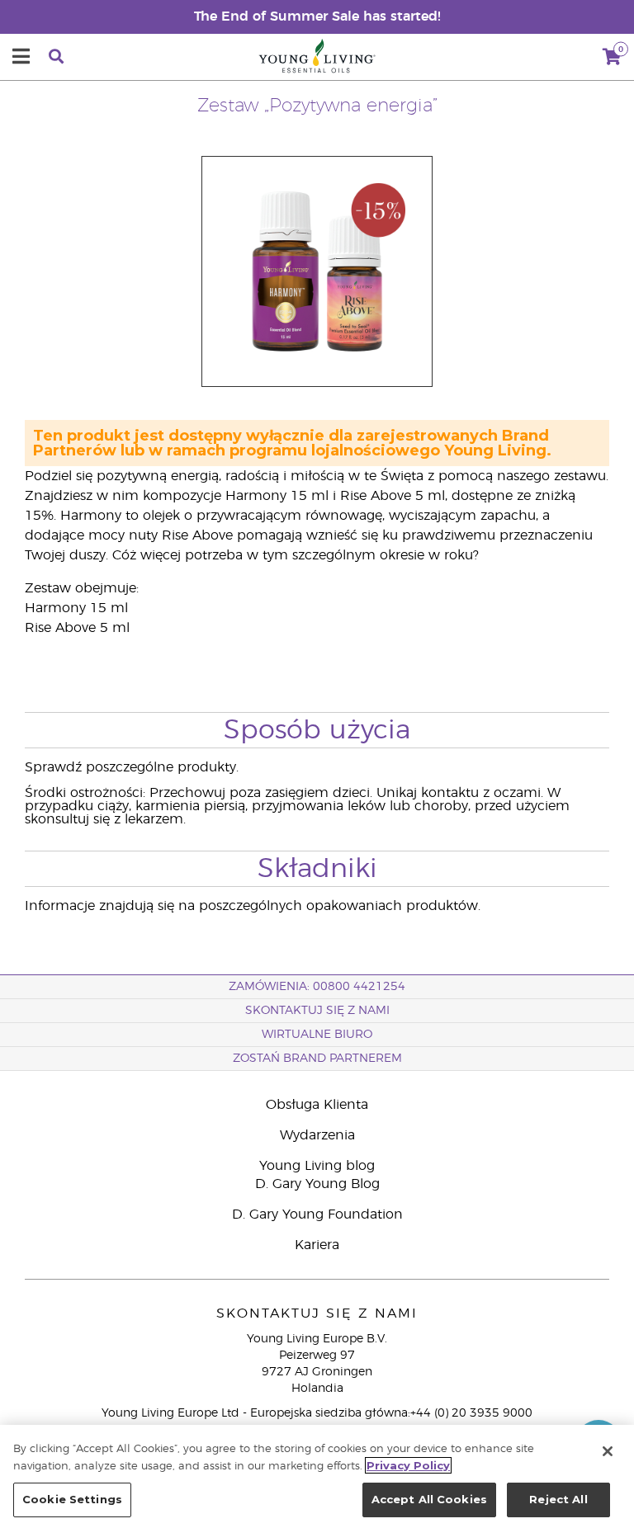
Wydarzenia (317, 1135)
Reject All (558, 1499)
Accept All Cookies (429, 1499)
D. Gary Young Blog (317, 1184)
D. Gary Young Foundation (317, 1214)
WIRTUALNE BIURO (317, 1034)
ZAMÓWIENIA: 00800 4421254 (317, 987)
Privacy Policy (408, 1465)
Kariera (317, 1245)
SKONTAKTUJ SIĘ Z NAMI (317, 1010)
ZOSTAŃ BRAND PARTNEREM (317, 1058)
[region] (317, 1476)
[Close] (607, 1451)
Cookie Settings (72, 1499)
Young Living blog (317, 1165)
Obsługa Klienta (317, 1104)
